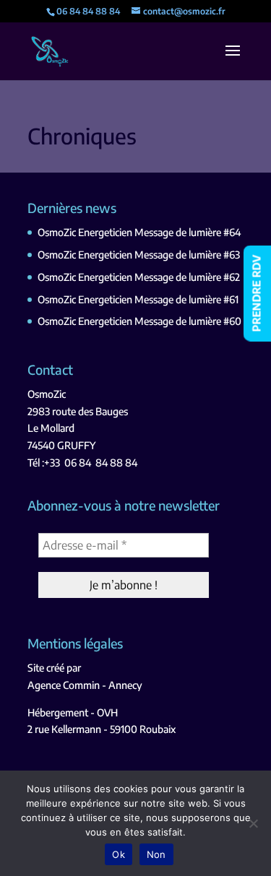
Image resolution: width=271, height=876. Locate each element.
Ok (118, 854)
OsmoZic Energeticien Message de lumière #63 (139, 254)
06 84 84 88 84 (100, 462)
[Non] (253, 823)
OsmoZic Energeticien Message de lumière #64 (139, 232)
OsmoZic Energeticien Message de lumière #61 (138, 299)
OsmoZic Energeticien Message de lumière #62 (139, 277)
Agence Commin (63, 685)
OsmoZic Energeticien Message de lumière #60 (139, 321)
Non (156, 854)
